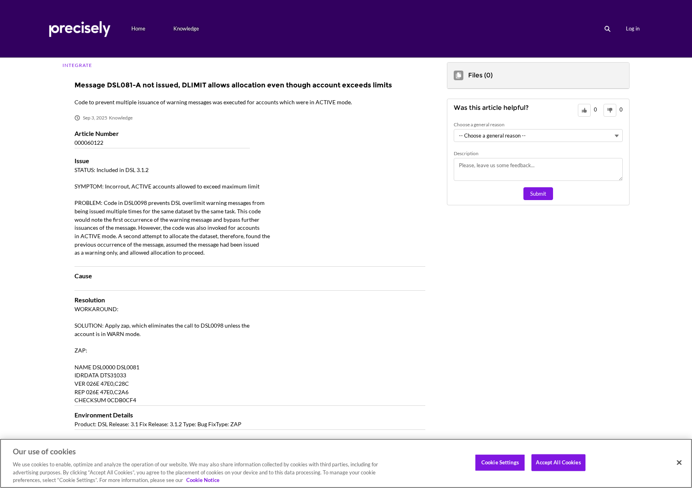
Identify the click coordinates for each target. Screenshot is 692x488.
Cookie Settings (500, 462)
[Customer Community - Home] (79, 29)
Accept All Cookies (558, 462)
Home (138, 28)
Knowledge (186, 28)
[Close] (679, 463)
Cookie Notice (202, 479)
